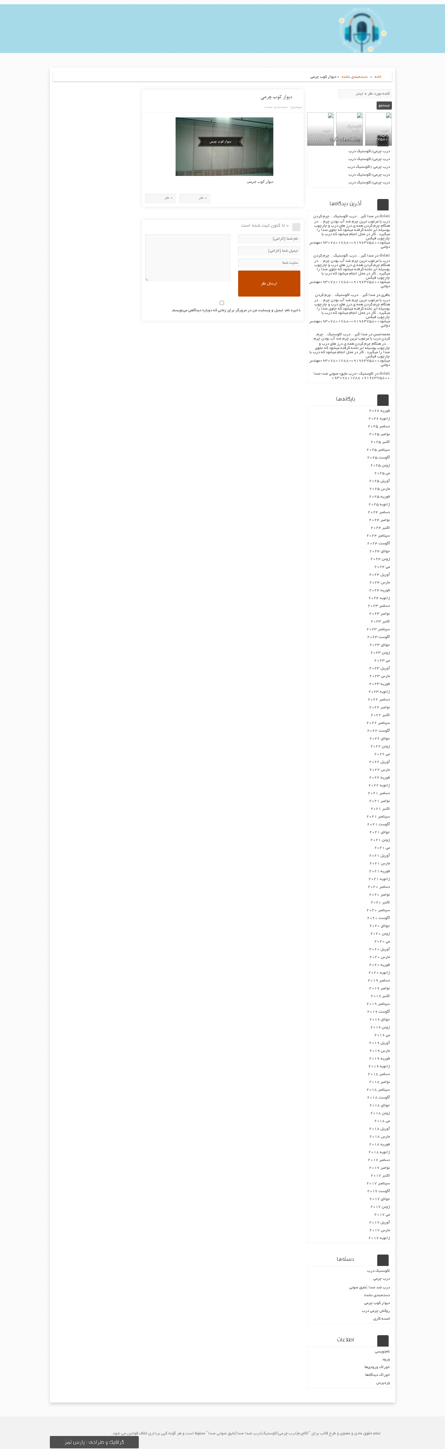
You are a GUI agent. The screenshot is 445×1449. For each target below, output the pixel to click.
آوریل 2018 (379, 1129)
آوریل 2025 (379, 481)
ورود (386, 1359)
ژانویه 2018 (379, 1152)
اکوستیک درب (378, 1271)
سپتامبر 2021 (378, 817)
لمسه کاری (381, 1319)
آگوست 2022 (378, 731)
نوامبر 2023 (379, 614)
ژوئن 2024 (380, 559)
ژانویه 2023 (379, 692)
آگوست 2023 (378, 637)
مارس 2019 (379, 1051)
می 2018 (382, 1121)
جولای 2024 (379, 551)
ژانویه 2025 (379, 504)
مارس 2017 (379, 1230)
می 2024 (382, 567)
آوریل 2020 (379, 949)
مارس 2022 (379, 770)
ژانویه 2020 (379, 973)
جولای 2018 (379, 1105)
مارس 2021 (379, 863)
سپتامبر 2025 (378, 450)
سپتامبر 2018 (378, 1090)
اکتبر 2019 (380, 996)
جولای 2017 (379, 1199)
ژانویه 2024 (379, 598)
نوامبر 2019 (379, 988)
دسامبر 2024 (379, 512)
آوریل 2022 (379, 762)
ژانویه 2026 (379, 419)
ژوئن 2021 (380, 840)
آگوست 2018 (378, 1098)
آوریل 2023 (379, 668)
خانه (378, 77)
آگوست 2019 (378, 1012)
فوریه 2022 (379, 778)
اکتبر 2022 (380, 715)
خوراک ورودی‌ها (377, 1367)
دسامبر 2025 (379, 426)
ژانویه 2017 (379, 1238)
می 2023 (382, 660)
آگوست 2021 (378, 824)
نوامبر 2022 (379, 707)
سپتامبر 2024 (378, 536)
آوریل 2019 (379, 1043)
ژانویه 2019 (379, 1066)
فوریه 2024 (379, 590)
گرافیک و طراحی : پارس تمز (94, 1442)
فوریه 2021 (379, 871)
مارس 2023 (379, 676)
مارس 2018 (379, 1137)
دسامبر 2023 (379, 606)
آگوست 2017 (378, 1191)
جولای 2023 (379, 645)
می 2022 (382, 754)
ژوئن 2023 (380, 653)
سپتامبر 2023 (378, 629)
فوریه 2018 (379, 1144)
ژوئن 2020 (380, 934)
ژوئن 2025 (380, 465)
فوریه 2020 (379, 965)
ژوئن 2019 (380, 1027)
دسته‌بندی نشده (354, 77)
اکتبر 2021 (380, 809)
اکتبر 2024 (380, 528)
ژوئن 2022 (380, 746)
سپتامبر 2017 (378, 1183)
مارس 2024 (379, 582)
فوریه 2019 (379, 1059)
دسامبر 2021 (379, 793)
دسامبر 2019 (379, 980)
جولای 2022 (379, 739)
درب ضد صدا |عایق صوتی (369, 1287)
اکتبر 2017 (380, 1176)
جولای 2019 (379, 1019)
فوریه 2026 (379, 411)
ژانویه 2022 (379, 785)
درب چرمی (381, 1279)
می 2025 (382, 473)
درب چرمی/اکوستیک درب (369, 151)
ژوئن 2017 (380, 1207)
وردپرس (383, 1383)
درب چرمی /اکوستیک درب (369, 167)
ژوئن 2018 (380, 1113)
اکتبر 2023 (380, 621)
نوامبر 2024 (379, 520)
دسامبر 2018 (379, 1074)
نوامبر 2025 (379, 434)
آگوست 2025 (378, 458)
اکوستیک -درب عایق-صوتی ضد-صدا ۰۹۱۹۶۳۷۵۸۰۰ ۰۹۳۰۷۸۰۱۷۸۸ (351, 376)
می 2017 (382, 1215)
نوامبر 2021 (379, 801)
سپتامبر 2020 (378, 910)
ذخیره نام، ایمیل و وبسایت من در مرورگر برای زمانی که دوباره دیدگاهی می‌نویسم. (235, 310)
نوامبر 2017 (379, 1168)
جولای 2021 (379, 832)
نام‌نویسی (382, 1351)
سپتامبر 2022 (378, 723)
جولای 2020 (379, 926)
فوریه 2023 (379, 684)
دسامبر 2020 (379, 887)
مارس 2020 (379, 957)
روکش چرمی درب (376, 1311)
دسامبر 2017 (379, 1160)
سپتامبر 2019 (378, 1004)
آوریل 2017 (379, 1222)
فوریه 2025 (379, 497)
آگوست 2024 (378, 543)
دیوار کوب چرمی (277, 97)
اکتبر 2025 (380, 442)
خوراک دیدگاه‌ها (377, 1375)
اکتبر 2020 (380, 902)
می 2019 (382, 1035)
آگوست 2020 (378, 918)
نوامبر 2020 (379, 895)
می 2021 (382, 848)
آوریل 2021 (379, 856)
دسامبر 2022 (379, 700)
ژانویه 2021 (379, 879)
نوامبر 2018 (379, 1082)
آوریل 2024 (379, 575)
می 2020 (382, 941)
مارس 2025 (379, 489)
